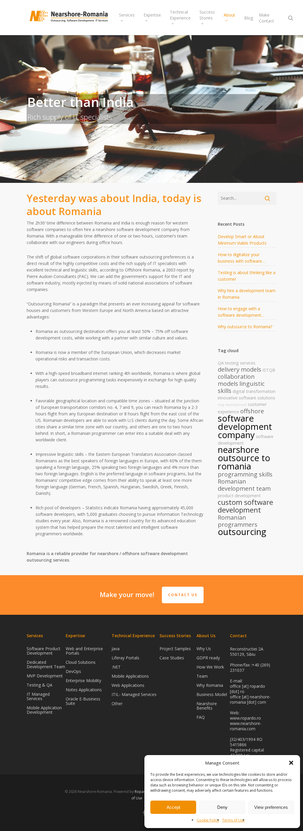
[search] (290, 18)
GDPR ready (208, 658)
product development (239, 495)
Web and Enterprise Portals (84, 651)
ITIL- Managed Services (134, 694)
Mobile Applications (130, 676)
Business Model (211, 694)
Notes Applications (84, 689)
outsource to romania (244, 462)
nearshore (238, 450)
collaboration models (236, 380)
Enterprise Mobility (83, 680)
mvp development (232, 405)
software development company (245, 426)
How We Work (210, 667)
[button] (291, 763)
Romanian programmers (237, 520)
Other (117, 703)
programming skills (245, 474)
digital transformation (254, 391)
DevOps (73, 671)
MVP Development (45, 676)
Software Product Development (43, 651)
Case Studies (171, 658)
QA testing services (236, 363)
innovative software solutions (246, 398)
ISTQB (268, 370)
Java (116, 648)
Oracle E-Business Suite (83, 701)
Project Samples (175, 648)
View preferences (271, 807)
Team (202, 676)
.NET (116, 667)
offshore (252, 411)
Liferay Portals (125, 658)
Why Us (203, 648)
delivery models (239, 369)
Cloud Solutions (81, 662)
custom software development (245, 506)
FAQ (200, 717)
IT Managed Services (38, 696)
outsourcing (242, 532)
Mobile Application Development (44, 710)
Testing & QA (39, 685)
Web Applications (128, 685)
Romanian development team (244, 484)
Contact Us (182, 594)
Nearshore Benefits (206, 706)
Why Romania (209, 685)
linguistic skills (241, 387)
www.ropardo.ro (245, 718)
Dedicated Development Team (46, 664)
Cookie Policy (208, 820)
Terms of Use (233, 820)
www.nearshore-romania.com (246, 726)
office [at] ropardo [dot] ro (247, 688)
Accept (173, 807)
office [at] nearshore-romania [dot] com (250, 699)
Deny (222, 807)
